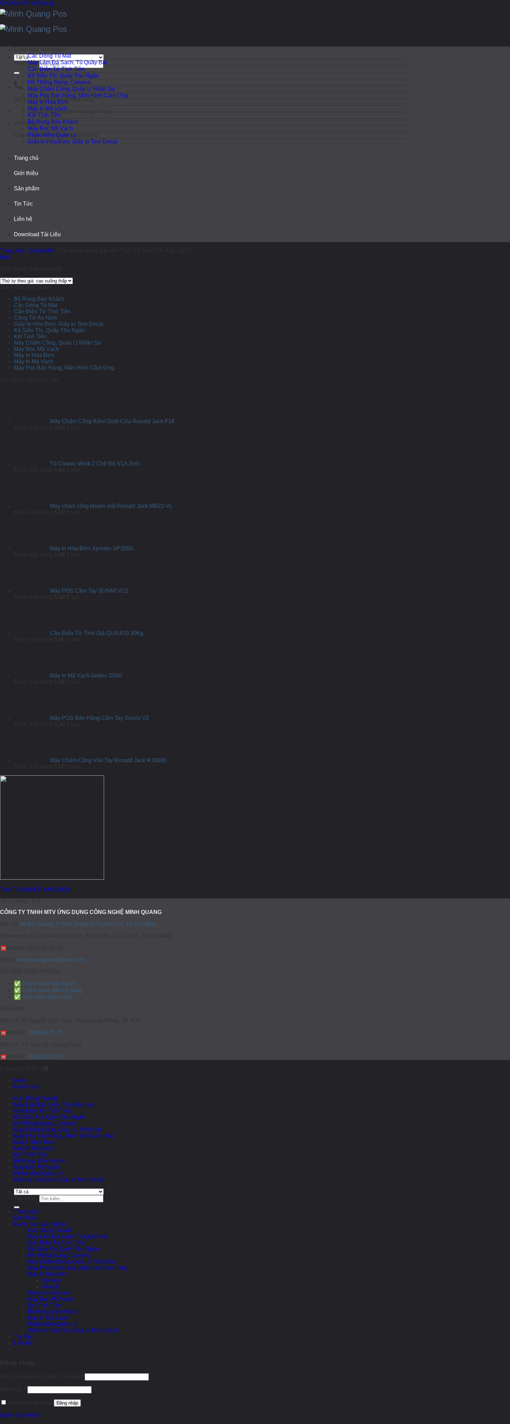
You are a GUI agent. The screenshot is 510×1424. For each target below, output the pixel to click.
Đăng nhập (67, 1403)
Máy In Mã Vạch (47, 109)
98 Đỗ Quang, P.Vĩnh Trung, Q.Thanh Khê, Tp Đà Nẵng (88, 924)
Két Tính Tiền (44, 115)
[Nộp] (16, 73)
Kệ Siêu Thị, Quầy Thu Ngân (63, 76)
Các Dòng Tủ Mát (49, 56)
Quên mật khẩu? (20, 1415)
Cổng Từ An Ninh (35, 318)
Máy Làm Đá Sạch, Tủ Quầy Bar (67, 62)
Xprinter (51, 1280)
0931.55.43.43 (45, 1057)
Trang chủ (26, 158)
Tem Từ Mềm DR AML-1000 (34, 889)
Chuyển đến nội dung (26, 3)
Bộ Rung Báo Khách (53, 122)
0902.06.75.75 (45, 1033)
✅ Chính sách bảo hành (44, 984)
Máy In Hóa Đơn (48, 102)
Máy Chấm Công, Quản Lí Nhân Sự (72, 89)
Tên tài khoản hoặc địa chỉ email (41, 1377)
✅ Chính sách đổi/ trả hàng (48, 990)
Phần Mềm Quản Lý (52, 135)
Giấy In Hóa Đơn (48, 1293)
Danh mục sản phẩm (39, 1224)
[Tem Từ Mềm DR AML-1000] (52, 878)
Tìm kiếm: (26, 64)
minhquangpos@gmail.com (51, 960)
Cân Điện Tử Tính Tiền (56, 69)
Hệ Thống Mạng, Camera (59, 82)
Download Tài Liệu (37, 234)
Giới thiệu (26, 173)
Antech (50, 1287)
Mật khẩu (13, 1389)
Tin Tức (23, 204)
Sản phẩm (26, 188)
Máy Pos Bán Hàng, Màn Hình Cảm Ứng (78, 95)
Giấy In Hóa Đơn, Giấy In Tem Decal (72, 142)
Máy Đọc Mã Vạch (50, 128)
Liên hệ (23, 219)
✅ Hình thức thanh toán (44, 997)
